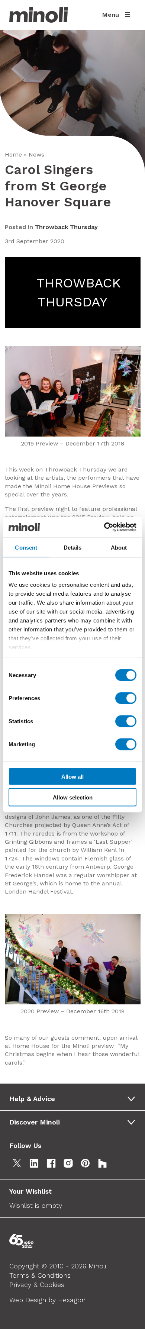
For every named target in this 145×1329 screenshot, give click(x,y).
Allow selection (73, 797)
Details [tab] (73, 547)
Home (13, 154)
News (36, 154)
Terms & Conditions (40, 1275)
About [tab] (119, 547)
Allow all (72, 776)
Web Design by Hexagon (47, 1300)
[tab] (75, 1098)
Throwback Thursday (66, 227)
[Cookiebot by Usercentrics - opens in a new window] (104, 527)
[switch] (125, 698)
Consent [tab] (26, 547)
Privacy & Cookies (36, 1284)
